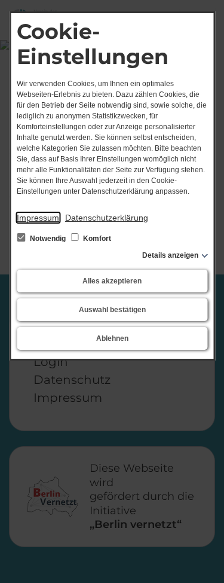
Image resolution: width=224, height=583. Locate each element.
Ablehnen (112, 338)
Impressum (38, 217)
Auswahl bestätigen (112, 310)
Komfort (96, 238)
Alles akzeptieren (112, 281)
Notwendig (47, 238)
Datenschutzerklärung (106, 217)
